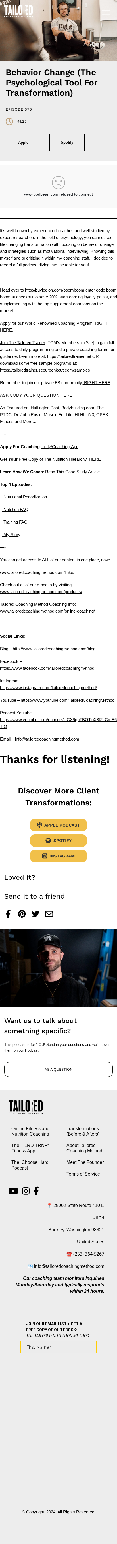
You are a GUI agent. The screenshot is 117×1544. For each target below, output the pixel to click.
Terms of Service (83, 1174)
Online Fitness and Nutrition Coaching (30, 1131)
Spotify (67, 142)
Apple (23, 142)
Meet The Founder (85, 1162)
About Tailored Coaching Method (84, 1148)
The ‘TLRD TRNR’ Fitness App (30, 1148)
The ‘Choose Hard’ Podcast (30, 1165)
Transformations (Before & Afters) (82, 1131)
